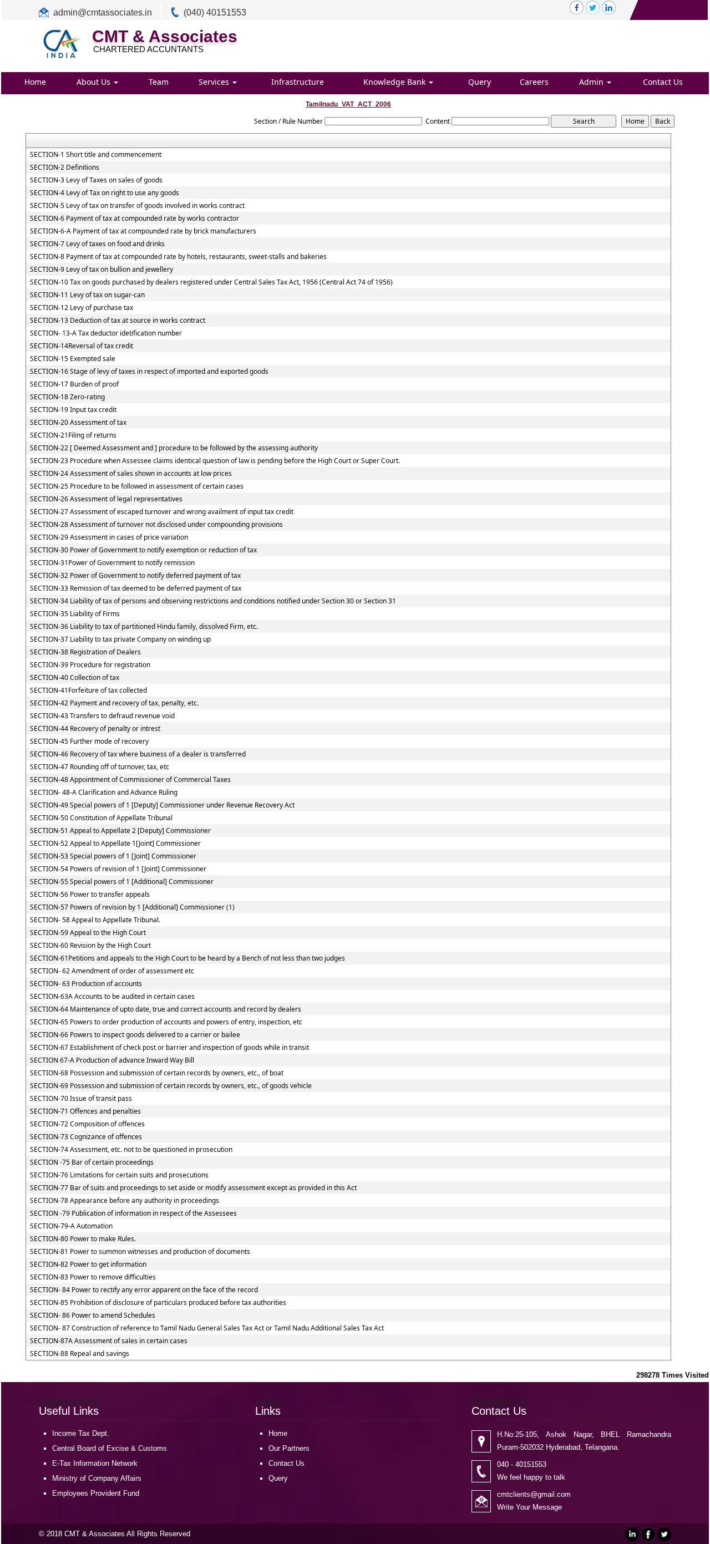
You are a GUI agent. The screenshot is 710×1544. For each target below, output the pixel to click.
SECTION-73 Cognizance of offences (86, 1136)
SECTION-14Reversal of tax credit (81, 346)
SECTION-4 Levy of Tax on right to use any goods (104, 193)
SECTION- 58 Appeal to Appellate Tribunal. (95, 920)
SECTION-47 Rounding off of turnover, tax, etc (99, 767)
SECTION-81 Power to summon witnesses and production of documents (140, 1251)
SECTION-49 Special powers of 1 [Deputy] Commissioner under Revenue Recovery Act (162, 805)
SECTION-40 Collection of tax (74, 677)
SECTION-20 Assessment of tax (78, 422)
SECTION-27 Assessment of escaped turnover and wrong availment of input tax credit (161, 511)
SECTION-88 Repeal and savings (79, 1353)
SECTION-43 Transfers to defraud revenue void (102, 716)
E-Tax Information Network (95, 1463)
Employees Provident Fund (95, 1493)
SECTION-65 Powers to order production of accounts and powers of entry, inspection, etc (166, 1022)
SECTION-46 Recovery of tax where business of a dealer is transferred (138, 754)
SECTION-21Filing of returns (73, 435)
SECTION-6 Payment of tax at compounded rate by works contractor (134, 218)
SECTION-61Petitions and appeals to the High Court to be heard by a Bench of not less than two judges (187, 958)
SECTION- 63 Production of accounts (86, 983)
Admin (592, 82)
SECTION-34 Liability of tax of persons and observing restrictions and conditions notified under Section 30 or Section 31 (213, 601)
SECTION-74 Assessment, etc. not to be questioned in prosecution (131, 1149)
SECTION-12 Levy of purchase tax (81, 307)
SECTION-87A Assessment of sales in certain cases (108, 1341)
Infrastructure (297, 82)
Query (479, 82)
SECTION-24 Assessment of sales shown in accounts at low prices (131, 473)
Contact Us (663, 82)
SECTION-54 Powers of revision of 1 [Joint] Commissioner (118, 869)
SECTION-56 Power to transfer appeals (90, 894)
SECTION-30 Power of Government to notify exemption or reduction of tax (143, 550)
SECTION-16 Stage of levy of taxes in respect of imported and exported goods (149, 371)
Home (35, 82)
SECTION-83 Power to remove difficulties (93, 1277)
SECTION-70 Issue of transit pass (81, 1098)
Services (215, 82)
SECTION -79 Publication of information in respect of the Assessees (133, 1213)
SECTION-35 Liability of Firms (75, 614)
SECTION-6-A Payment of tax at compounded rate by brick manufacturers (143, 231)
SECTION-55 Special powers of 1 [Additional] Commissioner (122, 881)
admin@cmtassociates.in (102, 12)
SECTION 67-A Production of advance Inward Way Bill (112, 1060)
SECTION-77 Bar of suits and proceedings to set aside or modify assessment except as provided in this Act (193, 1188)
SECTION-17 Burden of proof (74, 384)
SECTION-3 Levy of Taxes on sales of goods (96, 180)
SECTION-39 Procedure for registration (90, 665)
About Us (95, 82)
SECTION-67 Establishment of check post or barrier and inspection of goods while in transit (169, 1047)
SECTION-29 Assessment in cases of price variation (109, 537)
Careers (534, 82)
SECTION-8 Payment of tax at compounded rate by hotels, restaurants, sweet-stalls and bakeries (178, 256)
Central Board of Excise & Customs (109, 1448)
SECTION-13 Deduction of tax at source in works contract (117, 320)
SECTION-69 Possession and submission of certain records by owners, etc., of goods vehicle (171, 1085)
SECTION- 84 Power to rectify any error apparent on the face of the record (144, 1290)
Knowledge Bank (395, 82)
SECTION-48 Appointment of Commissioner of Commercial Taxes (130, 779)
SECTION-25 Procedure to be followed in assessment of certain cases (137, 486)
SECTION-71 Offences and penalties (85, 1111)
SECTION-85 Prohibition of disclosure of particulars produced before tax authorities (158, 1302)
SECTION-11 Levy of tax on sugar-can (87, 295)
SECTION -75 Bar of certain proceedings (92, 1162)
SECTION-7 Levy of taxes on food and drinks (97, 244)
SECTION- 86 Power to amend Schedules (92, 1315)
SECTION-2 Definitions (64, 167)
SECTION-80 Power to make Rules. (83, 1239)
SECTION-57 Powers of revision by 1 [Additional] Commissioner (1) (132, 907)
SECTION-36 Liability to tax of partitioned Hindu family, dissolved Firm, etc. (144, 626)
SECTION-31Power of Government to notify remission (112, 562)
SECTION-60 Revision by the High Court (90, 945)
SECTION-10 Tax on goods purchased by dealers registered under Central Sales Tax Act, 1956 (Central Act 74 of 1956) (211, 282)
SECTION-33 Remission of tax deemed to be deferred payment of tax (135, 588)
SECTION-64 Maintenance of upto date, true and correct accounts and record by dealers (165, 1009)
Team (159, 82)
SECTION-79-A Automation (71, 1226)
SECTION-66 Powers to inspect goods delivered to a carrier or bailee (135, 1034)
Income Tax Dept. (80, 1433)
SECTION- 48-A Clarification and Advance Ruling (104, 792)
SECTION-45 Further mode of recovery (89, 741)
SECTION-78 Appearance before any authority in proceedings (124, 1200)
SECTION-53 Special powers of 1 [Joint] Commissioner (113, 856)
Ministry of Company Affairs (96, 1478)
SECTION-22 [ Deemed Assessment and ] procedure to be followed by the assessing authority (174, 448)
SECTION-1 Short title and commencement (95, 154)
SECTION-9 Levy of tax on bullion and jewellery (101, 269)
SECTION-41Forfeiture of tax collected (88, 690)
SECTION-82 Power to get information (88, 1264)
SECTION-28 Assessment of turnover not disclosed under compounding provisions (156, 524)
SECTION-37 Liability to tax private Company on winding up (120, 639)
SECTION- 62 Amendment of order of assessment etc (112, 971)
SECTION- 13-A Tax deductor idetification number (106, 333)
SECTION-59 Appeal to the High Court (88, 932)
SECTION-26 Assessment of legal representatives (106, 499)
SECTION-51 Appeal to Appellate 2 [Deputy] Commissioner (120, 830)
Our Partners (289, 1448)
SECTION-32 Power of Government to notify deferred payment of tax (135, 575)
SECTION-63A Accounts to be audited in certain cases (112, 996)
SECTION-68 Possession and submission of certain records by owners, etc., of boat (156, 1073)
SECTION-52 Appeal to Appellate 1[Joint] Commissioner (115, 843)
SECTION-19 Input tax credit (73, 409)
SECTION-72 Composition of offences (87, 1124)
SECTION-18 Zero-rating (67, 397)
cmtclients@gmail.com (534, 1494)
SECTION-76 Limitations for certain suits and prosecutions (119, 1175)
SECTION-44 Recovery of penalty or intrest (95, 728)
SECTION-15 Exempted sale (72, 358)
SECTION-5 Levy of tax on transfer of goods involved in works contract (137, 205)
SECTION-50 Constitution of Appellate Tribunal (101, 818)
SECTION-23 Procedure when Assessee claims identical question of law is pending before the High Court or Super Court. (215, 460)
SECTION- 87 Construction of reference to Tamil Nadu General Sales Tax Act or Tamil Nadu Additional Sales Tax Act (207, 1328)
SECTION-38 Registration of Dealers (85, 652)
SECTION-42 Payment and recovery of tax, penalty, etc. (114, 703)
